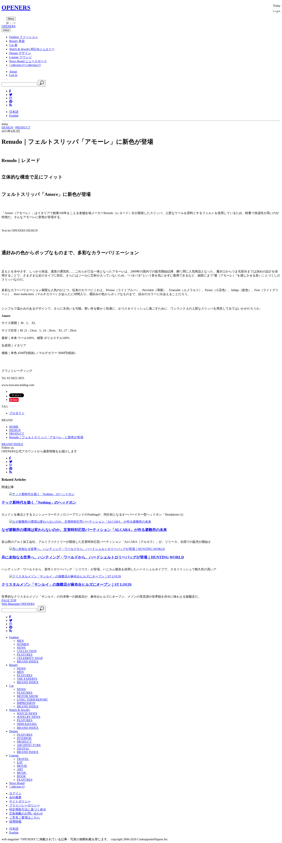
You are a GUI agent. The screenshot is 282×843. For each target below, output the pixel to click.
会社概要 (15, 797)
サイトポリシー (20, 801)
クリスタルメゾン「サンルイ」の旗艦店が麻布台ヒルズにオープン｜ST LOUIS (67, 584)
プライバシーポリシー (24, 805)
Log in (13, 75)
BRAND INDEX (12, 444)
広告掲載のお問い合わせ (26, 813)
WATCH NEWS (27, 713)
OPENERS (16, 7)
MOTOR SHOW (27, 696)
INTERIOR (24, 738)
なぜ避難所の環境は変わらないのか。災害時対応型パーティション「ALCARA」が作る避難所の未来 (84, 530)
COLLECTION (27, 651)
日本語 (13, 111)
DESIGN (7, 127)
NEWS (21, 647)
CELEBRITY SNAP (30, 658)
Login (276, 11)
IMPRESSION (26, 703)
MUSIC (22, 772)
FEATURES (24, 654)
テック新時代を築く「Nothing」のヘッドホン (39, 502)
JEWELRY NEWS (28, 716)
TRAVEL (23, 759)
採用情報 (15, 821)
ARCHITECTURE (29, 745)
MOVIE (22, 765)
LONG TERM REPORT (32, 699)
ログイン (15, 793)
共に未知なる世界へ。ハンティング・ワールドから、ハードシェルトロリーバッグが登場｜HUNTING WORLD (93, 557)
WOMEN (23, 644)
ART (20, 769)
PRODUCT (22, 127)
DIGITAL (23, 748)
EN (14, 23)
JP (7, 23)
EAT (20, 762)
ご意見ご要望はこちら (24, 817)
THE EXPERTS (27, 678)
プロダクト (17, 413)
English (13, 115)
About (13, 71)
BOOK (21, 776)
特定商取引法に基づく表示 (27, 809)
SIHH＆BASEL (27, 724)
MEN (20, 640)
